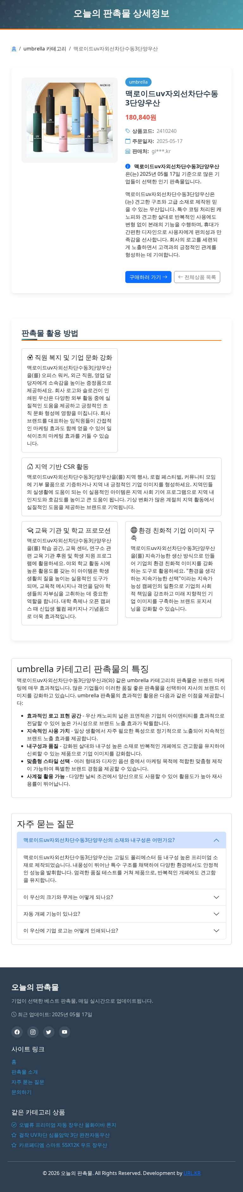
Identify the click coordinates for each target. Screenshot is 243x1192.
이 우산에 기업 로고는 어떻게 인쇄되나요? (70, 930)
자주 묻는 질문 (27, 1081)
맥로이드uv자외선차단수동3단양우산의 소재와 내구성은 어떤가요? (99, 839)
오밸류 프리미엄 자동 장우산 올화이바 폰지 (67, 1124)
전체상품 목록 (199, 277)
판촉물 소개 (24, 1071)
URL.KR (192, 1173)
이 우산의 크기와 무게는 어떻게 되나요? (68, 897)
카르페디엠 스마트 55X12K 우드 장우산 (62, 1145)
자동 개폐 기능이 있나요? (51, 913)
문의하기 (21, 1092)
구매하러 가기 (145, 277)
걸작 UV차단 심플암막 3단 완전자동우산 (64, 1134)
